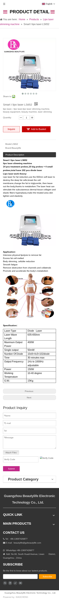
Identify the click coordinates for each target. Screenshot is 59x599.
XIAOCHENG (22, 597)
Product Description (14, 155)
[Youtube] (20, 583)
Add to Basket (38, 129)
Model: (8, 144)
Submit (11, 468)
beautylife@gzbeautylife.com (27, 543)
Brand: (8, 148)
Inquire (11, 129)
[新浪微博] (15, 583)
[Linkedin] (10, 583)
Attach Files (11, 452)
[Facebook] (5, 583)
